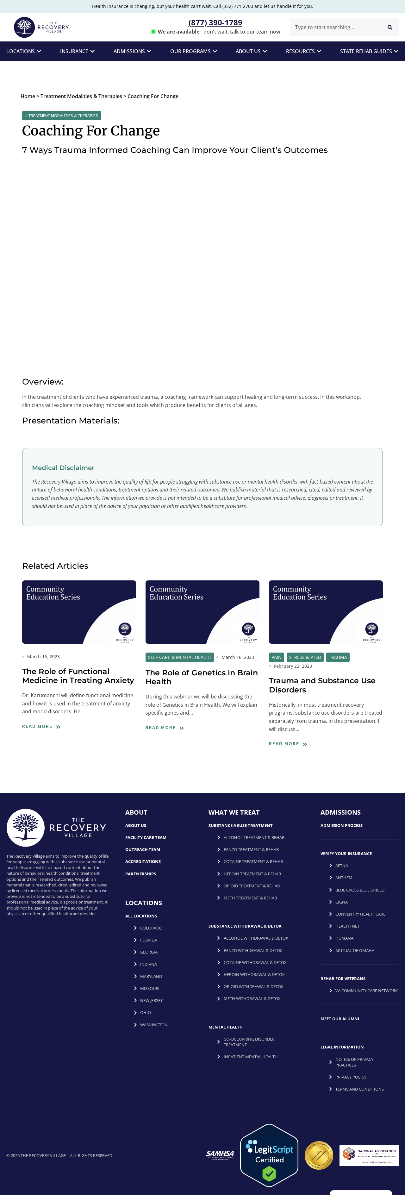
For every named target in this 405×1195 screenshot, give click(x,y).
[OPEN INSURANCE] (92, 51)
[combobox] (334, 27)
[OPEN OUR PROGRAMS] (214, 51)
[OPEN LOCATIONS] (38, 51)
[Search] (390, 27)
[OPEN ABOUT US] (264, 51)
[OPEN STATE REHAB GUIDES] (396, 51)
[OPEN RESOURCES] (318, 51)
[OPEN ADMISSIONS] (149, 51)
